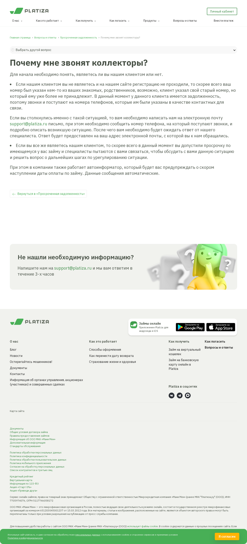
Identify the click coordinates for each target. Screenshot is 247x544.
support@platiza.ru (28, 123)
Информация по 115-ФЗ (24, 483)
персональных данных (87, 534)
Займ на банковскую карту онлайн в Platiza (184, 364)
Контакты (17, 374)
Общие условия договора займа (29, 432)
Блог (13, 349)
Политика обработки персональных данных (36, 452)
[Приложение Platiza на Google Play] (190, 327)
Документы (18, 368)
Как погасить (118, 20)
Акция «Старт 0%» (20, 487)
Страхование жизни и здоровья (112, 362)
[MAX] (188, 395)
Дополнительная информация (27, 442)
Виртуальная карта (21, 480)
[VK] (171, 395)
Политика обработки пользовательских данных (38, 459)
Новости (16, 356)
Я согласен (227, 536)
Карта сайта (17, 411)
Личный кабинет (222, 11)
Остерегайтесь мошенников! (31, 362)
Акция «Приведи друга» (23, 490)
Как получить (84, 20)
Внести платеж (223, 20)
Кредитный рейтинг (21, 476)
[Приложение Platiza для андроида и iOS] (134, 324)
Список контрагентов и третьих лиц (31, 470)
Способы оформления (105, 349)
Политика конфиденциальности (28, 456)
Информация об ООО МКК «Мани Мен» (32, 439)
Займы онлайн (150, 323)
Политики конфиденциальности (25, 537)
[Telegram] (180, 395)
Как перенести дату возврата (111, 356)
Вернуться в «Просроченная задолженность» (51, 194)
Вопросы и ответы (185, 20)
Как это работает (47, 20)
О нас (15, 20)
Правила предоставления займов (29, 435)
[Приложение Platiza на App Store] (220, 327)
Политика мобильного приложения (30, 463)
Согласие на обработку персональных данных (37, 466)
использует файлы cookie (142, 526)
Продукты (149, 20)
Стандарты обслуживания (25, 446)
